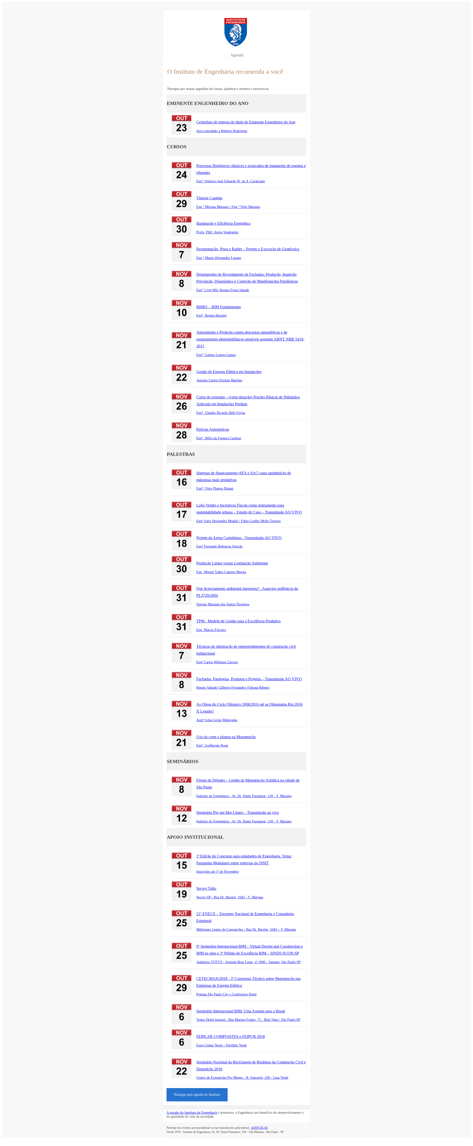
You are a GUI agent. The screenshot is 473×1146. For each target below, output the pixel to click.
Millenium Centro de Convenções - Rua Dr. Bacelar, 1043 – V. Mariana (246, 929)
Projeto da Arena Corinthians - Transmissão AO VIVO (239, 538)
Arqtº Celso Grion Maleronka (216, 720)
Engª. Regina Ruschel (211, 315)
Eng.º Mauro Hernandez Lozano (218, 258)
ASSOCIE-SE (259, 1127)
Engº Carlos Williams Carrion (217, 662)
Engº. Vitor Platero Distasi (214, 488)
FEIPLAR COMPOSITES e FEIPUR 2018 (230, 1036)
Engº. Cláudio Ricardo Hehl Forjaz (220, 413)
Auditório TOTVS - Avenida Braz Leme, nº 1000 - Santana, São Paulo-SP (248, 962)
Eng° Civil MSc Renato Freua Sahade (222, 290)
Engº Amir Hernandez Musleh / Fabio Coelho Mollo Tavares (238, 521)
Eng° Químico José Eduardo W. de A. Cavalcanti (230, 181)
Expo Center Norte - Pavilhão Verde (221, 1045)
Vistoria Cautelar (209, 198)
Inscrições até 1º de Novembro (217, 871)
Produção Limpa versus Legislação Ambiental (232, 563)
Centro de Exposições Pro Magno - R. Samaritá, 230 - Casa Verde (242, 1077)
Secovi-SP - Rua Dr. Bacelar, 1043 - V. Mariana (229, 897)
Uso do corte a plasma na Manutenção (226, 737)
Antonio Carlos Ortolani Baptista (219, 380)
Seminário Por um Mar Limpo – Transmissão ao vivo (237, 812)
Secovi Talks (206, 888)
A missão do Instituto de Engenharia (192, 1112)
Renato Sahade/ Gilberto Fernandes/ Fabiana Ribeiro (233, 687)
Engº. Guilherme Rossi (212, 745)
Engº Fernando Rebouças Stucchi (219, 546)
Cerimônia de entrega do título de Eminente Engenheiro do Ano (245, 122)
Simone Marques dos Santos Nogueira (222, 604)
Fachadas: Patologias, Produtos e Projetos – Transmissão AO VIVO (249, 679)
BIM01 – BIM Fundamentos (218, 307)
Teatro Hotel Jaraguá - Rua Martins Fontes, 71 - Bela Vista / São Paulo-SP (248, 1020)
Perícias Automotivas (212, 429)
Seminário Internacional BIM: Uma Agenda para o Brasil (240, 1011)
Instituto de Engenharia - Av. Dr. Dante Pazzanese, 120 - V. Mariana (243, 796)
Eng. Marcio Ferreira (211, 630)
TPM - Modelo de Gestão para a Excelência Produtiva (238, 621)
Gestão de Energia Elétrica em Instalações (228, 372)
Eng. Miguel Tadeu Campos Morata (221, 572)
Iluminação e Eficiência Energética (223, 223)
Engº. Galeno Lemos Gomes (216, 355)
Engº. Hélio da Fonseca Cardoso (218, 438)
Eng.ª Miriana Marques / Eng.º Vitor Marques (228, 207)
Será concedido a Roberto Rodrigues (221, 131)
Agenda (236, 55)
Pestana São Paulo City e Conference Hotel (226, 994)
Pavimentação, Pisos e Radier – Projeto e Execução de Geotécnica (247, 249)
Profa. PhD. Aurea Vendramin (217, 232)
